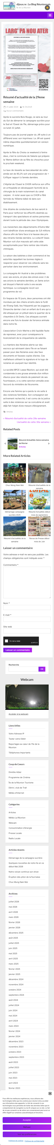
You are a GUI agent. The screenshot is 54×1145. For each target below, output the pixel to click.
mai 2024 (13, 1015)
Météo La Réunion (17, 817)
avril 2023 (13, 1083)
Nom (6, 603)
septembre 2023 (16, 1057)
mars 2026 (13, 917)
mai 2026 (13, 907)
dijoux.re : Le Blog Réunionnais (33, 4)
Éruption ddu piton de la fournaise (24, 877)
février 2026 (14, 922)
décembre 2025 (16, 933)
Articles (9, 412)
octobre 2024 (15, 989)
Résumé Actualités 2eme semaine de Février (34, 441)
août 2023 (13, 1062)
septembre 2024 (16, 995)
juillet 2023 (14, 1067)
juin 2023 (13, 1072)
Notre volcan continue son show (24, 872)
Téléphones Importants (19, 752)
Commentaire (10, 565)
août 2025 (13, 938)
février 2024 (14, 1031)
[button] (50, 1093)
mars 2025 (13, 964)
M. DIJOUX (27, 107)
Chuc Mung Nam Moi (18, 882)
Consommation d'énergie (20, 828)
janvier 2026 (14, 927)
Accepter (27, 1120)
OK (41, 669)
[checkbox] (47, 7)
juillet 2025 (14, 943)
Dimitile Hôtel (15, 772)
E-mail (7, 615)
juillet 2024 (14, 1005)
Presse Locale (15, 833)
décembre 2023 (16, 1041)
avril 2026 (13, 912)
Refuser (27, 1127)
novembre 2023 (16, 1046)
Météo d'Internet (16, 793)
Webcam (13, 823)
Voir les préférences (27, 1134)
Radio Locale (14, 838)
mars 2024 (14, 1026)
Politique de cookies (16, 1141)
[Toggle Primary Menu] (50, 15)
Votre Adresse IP (16, 733)
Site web (7, 626)
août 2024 (13, 1000)
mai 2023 (13, 1078)
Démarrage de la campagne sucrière (25, 858)
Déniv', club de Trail (18, 787)
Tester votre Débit (17, 739)
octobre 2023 (15, 1052)
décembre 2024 (16, 979)
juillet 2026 (14, 901)
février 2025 (14, 969)
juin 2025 (13, 948)
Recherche (14, 665)
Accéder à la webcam (18, 714)
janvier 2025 (14, 974)
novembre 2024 (16, 984)
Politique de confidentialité (34, 1141)
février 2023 (14, 1088)
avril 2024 (13, 1020)
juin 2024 (13, 1010)
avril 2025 (13, 958)
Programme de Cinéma (19, 777)
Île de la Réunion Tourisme (21, 782)
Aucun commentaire (14, 111)
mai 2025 (13, 953)
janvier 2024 (14, 1036)
